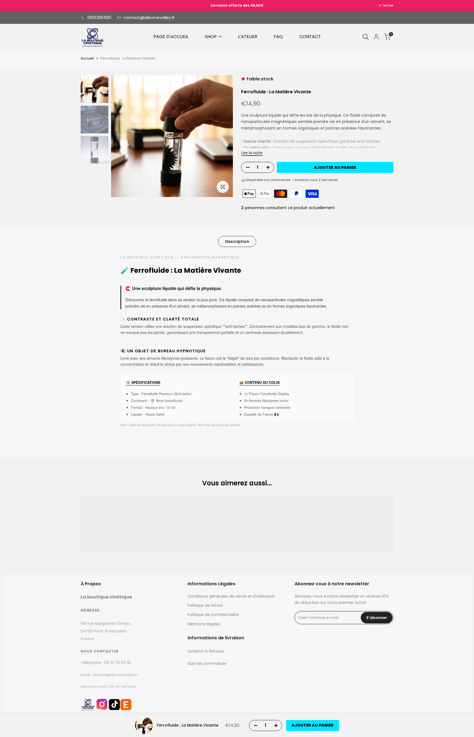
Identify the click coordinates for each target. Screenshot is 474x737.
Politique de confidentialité (213, 614)
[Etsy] (125, 706)
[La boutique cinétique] (88, 704)
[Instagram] (101, 706)
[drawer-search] (366, 37)
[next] (221, 136)
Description (237, 241)
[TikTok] (114, 706)
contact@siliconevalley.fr (149, 17)
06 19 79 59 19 (117, 662)
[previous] (122, 136)
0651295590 (99, 17)
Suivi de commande (207, 663)
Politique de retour (205, 605)
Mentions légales (204, 624)
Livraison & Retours (206, 651)
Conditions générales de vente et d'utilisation (231, 596)
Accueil (87, 58)
